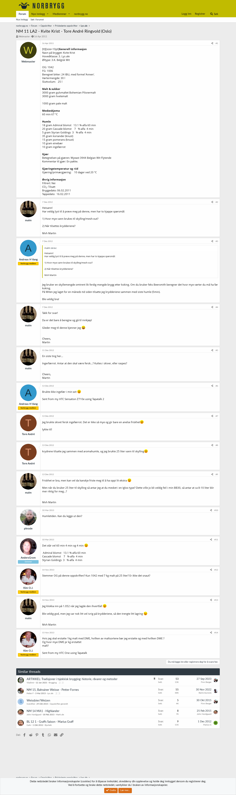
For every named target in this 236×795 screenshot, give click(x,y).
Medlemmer (59, 14)
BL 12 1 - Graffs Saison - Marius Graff (50, 721)
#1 (217, 43)
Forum (22, 14)
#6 (217, 386)
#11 (216, 540)
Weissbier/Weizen (38, 700)
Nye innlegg (38, 14)
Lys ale (50, 693)
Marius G (207, 725)
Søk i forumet (37, 20)
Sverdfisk (31, 704)
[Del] (212, 43)
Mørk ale (60, 715)
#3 (217, 241)
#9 (217, 474)
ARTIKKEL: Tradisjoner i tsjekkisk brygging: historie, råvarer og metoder (72, 679)
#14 (216, 633)
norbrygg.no (81, 14)
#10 (216, 510)
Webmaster (24, 37)
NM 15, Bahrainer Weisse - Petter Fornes (53, 689)
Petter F (30, 693)
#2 (217, 202)
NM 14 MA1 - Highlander (43, 711)
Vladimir (30, 683)
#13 (216, 600)
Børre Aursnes (205, 693)
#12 (216, 570)
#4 (217, 307)
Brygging (53, 683)
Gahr (29, 725)
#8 (217, 445)
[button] (47, 14)
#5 (217, 350)
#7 (217, 416)
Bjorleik (48, 725)
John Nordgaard (34, 715)
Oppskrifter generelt (59, 704)
